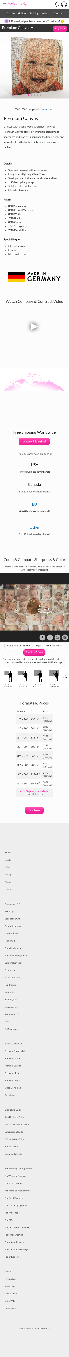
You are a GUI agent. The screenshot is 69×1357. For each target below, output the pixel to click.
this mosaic (46, 109)
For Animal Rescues (14, 1242)
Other (34, 527)
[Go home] (57, 637)
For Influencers (12, 1256)
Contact (57, 13)
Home (7, 852)
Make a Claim (11, 1293)
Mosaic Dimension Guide (17, 1124)
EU (34, 504)
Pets (7, 1021)
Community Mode (13, 1153)
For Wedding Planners (15, 1176)
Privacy (22, 1328)
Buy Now (60, 28)
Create (11, 13)
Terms (28, 1328)
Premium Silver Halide (18, 645)
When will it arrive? (34, 441)
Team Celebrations (13, 948)
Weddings (9, 911)
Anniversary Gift (12, 904)
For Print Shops (12, 1212)
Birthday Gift (11, 999)
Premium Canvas (17, 27)
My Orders (10, 1286)
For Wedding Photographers (18, 1168)
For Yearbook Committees (17, 1227)
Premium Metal (54, 645)
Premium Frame (12, 1058)
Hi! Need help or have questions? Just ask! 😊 (36, 21)
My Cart (8, 1271)
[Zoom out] (50, 637)
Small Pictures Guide (14, 1117)
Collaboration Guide (14, 1139)
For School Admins (14, 1234)
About (45, 13)
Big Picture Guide (13, 1109)
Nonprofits (10, 992)
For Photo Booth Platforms (18, 1190)
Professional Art (12, 977)
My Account (10, 1278)
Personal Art (11, 970)
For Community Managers (17, 1249)
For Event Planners (14, 1198)
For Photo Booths (13, 1183)
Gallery (22, 13)
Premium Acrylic (13, 1080)
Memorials (10, 940)
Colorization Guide (14, 1131)
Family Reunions (13, 926)
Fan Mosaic (10, 1095)
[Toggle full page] (65, 637)
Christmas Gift (11, 1006)
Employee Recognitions (16, 955)
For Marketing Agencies (16, 1205)
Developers (10, 1308)
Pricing (34, 13)
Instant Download (13, 1043)
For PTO (9, 1220)
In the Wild (10, 1300)
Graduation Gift (12, 918)
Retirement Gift (12, 1014)
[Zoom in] (42, 637)
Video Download (13, 1087)
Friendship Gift (12, 933)
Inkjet (38, 645)
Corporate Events (13, 962)
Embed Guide (11, 1146)
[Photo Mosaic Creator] (17, 4)
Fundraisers (10, 984)
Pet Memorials (11, 1029)
